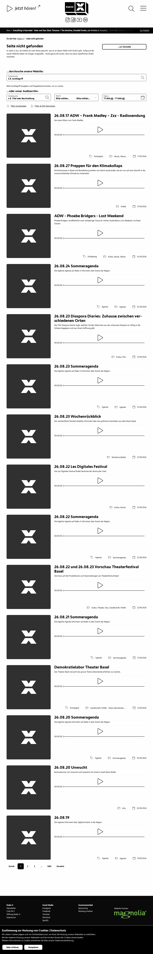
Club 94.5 (11, 911)
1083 (49, 866)
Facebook (46, 911)
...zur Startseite (124, 47)
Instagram (46, 908)
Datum (106, 96)
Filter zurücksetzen (18, 106)
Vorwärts (60, 866)
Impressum (11, 917)
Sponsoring (83, 908)
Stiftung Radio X (13, 914)
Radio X (20, 39)
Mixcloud (46, 917)
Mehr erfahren (12, 947)
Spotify (45, 920)
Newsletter (11, 908)
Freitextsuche (13, 76)
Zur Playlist (144, 30)
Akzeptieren (33, 947)
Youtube (45, 914)
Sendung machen (85, 911)
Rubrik (58, 96)
